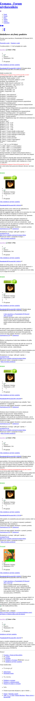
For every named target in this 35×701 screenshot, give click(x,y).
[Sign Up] (4, 29)
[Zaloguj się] (4, 30)
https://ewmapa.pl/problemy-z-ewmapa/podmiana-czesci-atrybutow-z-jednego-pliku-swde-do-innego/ (16, 613)
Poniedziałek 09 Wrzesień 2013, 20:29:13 (10, 261)
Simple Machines (20, 695)
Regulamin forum (9, 673)
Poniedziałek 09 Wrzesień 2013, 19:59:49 (10, 456)
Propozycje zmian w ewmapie (12, 683)
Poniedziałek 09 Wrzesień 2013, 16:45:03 (10, 576)
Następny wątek (15, 43)
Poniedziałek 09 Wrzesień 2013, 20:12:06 (10, 398)
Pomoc (6, 694)
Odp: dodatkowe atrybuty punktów (10, 64)
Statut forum (7, 672)
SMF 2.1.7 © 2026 (9, 695)
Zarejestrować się (5, 228)
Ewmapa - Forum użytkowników (11, 5)
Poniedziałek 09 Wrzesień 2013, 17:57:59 (10, 515)
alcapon (2, 173)
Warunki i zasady (13, 694)
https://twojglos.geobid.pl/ (8, 238)
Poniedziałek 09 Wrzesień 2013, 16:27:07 (10, 638)
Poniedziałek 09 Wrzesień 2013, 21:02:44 (10, 68)
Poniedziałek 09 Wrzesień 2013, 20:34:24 (10, 205)
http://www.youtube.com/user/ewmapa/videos (13, 235)
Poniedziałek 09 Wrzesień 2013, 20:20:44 (10, 309)
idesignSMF (7, 697)
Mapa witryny (30, 695)
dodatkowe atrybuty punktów (8, 634)
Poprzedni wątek (5, 43)
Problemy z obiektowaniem (11, 682)
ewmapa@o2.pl (4, 233)
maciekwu (3, 49)
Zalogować (15, 228)
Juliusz (27, 660)
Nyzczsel (2, 546)
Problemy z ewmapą (9, 680)
